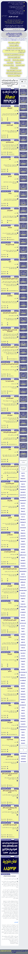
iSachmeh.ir (22, 721)
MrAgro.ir (23, 683)
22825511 (4, 768)
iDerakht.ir (23, 478)
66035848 (4, 444)
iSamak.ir (23, 549)
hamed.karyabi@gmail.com (12, 734)
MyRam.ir (23, 655)
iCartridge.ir (23, 699)
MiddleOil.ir (23, 582)
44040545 (4, 408)
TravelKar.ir (23, 761)
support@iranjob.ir (11, 239)
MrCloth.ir (23, 552)
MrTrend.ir (23, 535)
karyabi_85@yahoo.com (12, 563)
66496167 (4, 734)
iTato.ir (22, 732)
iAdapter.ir (23, 533)
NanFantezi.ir (23, 579)
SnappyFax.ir (23, 650)
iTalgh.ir (23, 664)
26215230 (4, 751)
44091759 (4, 410)
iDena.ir (23, 628)
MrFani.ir (23, 546)
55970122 (4, 494)
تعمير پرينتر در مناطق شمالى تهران (14, 70)
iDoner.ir (23, 511)
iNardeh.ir (23, 598)
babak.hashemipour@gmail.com (12, 477)
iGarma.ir (23, 620)
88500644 (4, 374)
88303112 (4, 254)
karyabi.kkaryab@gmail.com (12, 358)
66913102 (4, 271)
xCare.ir (23, 710)
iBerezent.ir (23, 658)
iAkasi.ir (23, 713)
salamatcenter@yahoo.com (12, 444)
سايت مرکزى (18, 62)
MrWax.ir (23, 740)
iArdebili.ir (23, 758)
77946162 (4, 698)
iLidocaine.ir (23, 519)
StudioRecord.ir (23, 606)
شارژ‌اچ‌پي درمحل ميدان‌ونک (18, 59)
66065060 (4, 442)
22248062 (4, 510)
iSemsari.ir (23, 634)
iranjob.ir (9, 237)
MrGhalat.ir (23, 729)
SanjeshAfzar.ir (23, 753)
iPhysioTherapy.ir (23, 672)
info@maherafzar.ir (11, 154)
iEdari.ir (23, 636)
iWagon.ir (23, 715)
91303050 (4, 237)
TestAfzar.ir (23, 756)
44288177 (4, 169)
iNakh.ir (23, 702)
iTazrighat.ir (23, 522)
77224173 (4, 546)
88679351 (4, 563)
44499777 (4, 681)
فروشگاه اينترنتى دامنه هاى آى (14, 75)
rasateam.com (10, 391)
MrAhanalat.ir (23, 500)
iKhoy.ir (23, 516)
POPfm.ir (23, 642)
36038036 (4, 203)
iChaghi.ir (23, 661)
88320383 (4, 256)
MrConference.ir (23, 726)
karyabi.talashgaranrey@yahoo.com (12, 494)
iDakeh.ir (23, 639)
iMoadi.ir (23, 609)
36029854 (4, 459)
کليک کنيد (16, 922)
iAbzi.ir (22, 631)
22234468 (4, 152)
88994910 (4, 290)
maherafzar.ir (10, 152)
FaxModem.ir (23, 489)
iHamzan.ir (23, 492)
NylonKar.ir (23, 612)
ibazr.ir (23, 666)
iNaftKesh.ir (23, 587)
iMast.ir (23, 473)
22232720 (4, 154)
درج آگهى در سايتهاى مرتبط (14, 42)
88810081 (4, 630)
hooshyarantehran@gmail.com (13, 290)
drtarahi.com (10, 785)
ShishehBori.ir (23, 527)
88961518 (4, 288)
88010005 (4, 343)
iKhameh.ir (23, 604)
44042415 (4, 186)
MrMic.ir (23, 574)
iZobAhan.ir (22, 563)
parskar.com (10, 220)
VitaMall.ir (23, 565)
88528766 (4, 804)
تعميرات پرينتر (10, 62)
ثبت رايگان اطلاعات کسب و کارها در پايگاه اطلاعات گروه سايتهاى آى (15, 51)
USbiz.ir (23, 707)
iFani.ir (22, 475)
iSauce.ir (23, 530)
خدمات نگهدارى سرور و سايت (14, 57)
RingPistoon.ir (23, 481)
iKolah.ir (23, 557)
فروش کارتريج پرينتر (20, 65)
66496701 (4, 732)
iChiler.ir (23, 647)
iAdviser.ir (23, 508)
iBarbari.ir (23, 718)
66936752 (4, 647)
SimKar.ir (23, 743)
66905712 (4, 273)
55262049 (4, 427)
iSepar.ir (23, 541)
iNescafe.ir (23, 653)
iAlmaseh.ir (23, 503)
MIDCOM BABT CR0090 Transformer (14, 73)
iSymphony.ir (23, 576)
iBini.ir (23, 601)
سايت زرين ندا (7, 59)
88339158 (4, 529)
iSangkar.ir (23, 486)
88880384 (4, 561)
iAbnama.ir (23, 694)
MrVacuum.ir (23, 623)
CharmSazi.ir (23, 538)
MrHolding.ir (23, 497)
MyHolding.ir (23, 680)
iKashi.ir (23, 505)
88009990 (4, 341)
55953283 (4, 492)
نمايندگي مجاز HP (14, 67)
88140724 (4, 135)
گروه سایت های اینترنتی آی (5, 951)
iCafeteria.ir (23, 514)
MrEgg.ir (23, 691)
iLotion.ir (23, 737)
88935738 (4, 614)
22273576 (4, 785)
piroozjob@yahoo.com (12, 700)
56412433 (4, 597)
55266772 (4, 425)
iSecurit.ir (23, 593)
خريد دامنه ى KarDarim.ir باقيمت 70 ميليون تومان (14, 54)
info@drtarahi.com (11, 804)
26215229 (4, 749)
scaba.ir (9, 374)
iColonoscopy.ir (23, 568)
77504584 (4, 715)
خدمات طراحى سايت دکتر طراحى (14, 47)
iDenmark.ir (23, 595)
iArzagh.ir (23, 688)
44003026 (4, 188)
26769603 (4, 391)
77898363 (4, 544)
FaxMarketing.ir (23, 590)
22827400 (4, 766)
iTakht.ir (23, 484)
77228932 (4, 305)
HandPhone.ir (23, 677)
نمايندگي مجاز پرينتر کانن (9, 65)
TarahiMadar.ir (23, 571)
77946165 (4, 700)
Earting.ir (23, 669)
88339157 (4, 527)
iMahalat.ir (23, 544)
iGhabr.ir (23, 685)
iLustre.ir (23, 625)
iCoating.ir (23, 696)
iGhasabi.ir (23, 560)
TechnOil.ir (23, 724)
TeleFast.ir (23, 617)
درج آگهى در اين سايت (14, 45)
